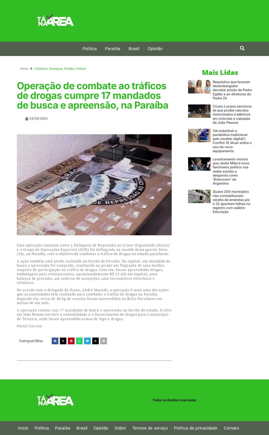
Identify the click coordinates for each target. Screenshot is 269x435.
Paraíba (112, 48)
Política (90, 48)
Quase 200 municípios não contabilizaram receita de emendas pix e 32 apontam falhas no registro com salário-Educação (232, 201)
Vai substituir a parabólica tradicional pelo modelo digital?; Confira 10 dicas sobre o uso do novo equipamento (232, 141)
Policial (81, 68)
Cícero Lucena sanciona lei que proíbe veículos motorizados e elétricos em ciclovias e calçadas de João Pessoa (232, 114)
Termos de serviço (150, 428)
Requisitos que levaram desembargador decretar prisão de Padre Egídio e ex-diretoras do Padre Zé (232, 90)
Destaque (55, 68)
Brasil (134, 48)
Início (23, 428)
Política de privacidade (196, 428)
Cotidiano (40, 68)
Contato (231, 428)
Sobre (120, 428)
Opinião (155, 48)
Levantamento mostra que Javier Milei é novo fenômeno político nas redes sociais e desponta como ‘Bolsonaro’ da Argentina (231, 171)
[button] (242, 48)
